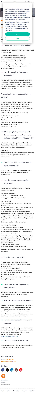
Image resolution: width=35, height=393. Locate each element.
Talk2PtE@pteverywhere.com (8, 361)
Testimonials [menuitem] (16, 390)
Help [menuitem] (14, 1)
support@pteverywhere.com (9, 336)
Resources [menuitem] (24, 390)
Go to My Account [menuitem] (29, 1)
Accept (17, 34)
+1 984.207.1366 (9, 359)
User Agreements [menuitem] (5, 384)
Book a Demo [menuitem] (4, 380)
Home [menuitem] (2, 390)
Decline (17, 38)
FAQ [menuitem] (2, 1)
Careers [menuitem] (3, 382)
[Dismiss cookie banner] (29, 6)
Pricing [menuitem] (8, 390)
